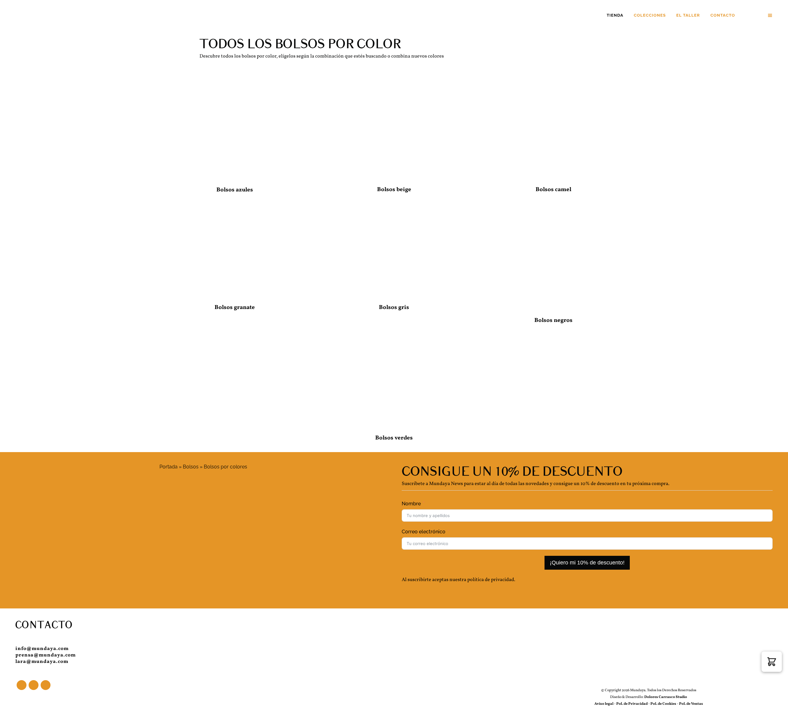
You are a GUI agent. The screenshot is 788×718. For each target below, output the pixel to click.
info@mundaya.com (42, 648)
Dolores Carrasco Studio (665, 697)
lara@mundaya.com (41, 661)
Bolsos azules (234, 190)
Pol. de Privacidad (632, 703)
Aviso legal (603, 703)
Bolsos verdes (394, 438)
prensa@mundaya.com (45, 655)
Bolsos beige (394, 190)
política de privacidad (490, 579)
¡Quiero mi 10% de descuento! (587, 563)
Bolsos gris (394, 307)
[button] (772, 662)
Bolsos (191, 467)
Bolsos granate (235, 307)
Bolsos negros (553, 320)
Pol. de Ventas (691, 703)
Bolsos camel (553, 190)
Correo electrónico (423, 532)
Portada (168, 467)
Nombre (411, 504)
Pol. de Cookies (663, 703)
